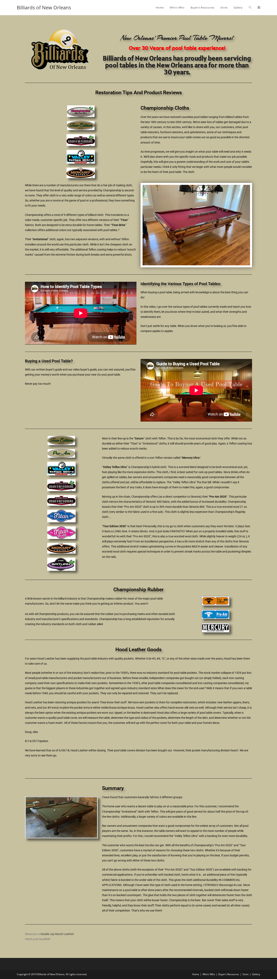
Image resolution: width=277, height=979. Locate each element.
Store (246, 974)
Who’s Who (209, 974)
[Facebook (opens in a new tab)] (259, 7)
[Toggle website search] (250, 7)
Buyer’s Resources (228, 974)
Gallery (256, 974)
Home (195, 974)
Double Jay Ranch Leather (57, 934)
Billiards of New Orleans (44, 7)
